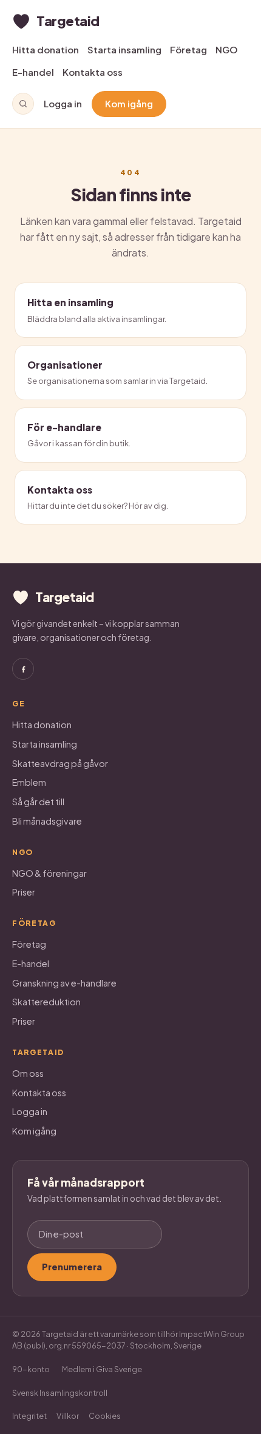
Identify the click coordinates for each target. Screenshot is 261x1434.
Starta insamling (124, 49)
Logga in (63, 103)
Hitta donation (45, 49)
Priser (23, 891)
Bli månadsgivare (47, 821)
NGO (226, 49)
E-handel (33, 72)
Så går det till (38, 801)
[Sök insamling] (23, 104)
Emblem (29, 782)
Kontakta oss (93, 72)
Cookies (105, 1416)
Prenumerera (72, 1266)
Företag (188, 49)
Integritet (29, 1416)
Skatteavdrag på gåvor (60, 763)
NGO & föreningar (49, 873)
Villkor (67, 1416)
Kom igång (129, 103)
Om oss (28, 1073)
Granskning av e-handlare (64, 982)
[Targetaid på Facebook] (23, 669)
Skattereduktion (46, 1001)
